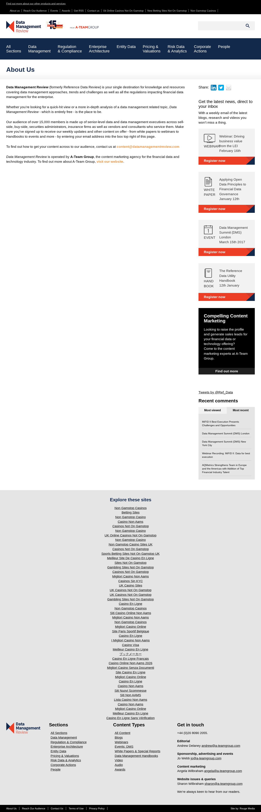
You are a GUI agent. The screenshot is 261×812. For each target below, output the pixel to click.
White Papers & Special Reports (137, 751)
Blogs (119, 737)
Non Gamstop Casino (130, 517)
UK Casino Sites (130, 585)
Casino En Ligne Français (130, 658)
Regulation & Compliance (69, 742)
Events (54, 10)
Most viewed (212, 410)
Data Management (64, 737)
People (224, 46)
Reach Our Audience (35, 10)
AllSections (13, 48)
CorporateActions (202, 48)
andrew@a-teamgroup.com (221, 746)
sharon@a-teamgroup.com (224, 784)
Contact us (93, 10)
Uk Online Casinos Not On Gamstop (123, 10)
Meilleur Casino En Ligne (130, 649)
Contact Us (57, 808)
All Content (122, 733)
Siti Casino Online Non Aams (130, 613)
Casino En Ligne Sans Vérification (130, 718)
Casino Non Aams (130, 522)
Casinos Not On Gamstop (130, 526)
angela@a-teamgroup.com (223, 771)
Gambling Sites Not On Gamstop (130, 567)
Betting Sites (131, 512)
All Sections (59, 733)
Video (119, 760)
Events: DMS (124, 746)
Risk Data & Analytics (66, 760)
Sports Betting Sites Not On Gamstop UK (130, 553)
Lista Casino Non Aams (130, 700)
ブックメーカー (130, 654)
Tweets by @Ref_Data (216, 392)
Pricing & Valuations (65, 756)
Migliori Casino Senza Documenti (130, 668)
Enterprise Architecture (67, 746)
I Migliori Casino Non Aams (130, 640)
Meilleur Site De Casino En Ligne (130, 558)
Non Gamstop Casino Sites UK (131, 544)
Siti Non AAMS (130, 695)
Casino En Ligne (130, 604)
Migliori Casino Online (130, 626)
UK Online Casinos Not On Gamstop (130, 535)
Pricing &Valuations (152, 48)
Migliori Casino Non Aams (130, 576)
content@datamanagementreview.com (148, 147)
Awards (66, 10)
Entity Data (126, 46)
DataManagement (39, 48)
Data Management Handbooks (136, 756)
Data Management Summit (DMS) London (225, 433)
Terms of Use (76, 808)
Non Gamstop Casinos (203, 10)
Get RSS (79, 10)
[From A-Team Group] (81, 24)
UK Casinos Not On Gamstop (130, 590)
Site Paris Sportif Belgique (130, 631)
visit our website (110, 161)
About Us (11, 808)
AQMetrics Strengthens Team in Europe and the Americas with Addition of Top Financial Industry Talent (224, 469)
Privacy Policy (97, 808)
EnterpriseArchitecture (99, 48)
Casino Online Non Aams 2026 (130, 663)
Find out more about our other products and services (36, 3)
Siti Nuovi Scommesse (130, 690)
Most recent (241, 410)
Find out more (226, 371)
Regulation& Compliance (70, 48)
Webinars (121, 742)
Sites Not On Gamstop (130, 563)
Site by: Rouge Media (243, 808)
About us (15, 10)
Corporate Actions (63, 765)
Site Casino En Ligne (130, 672)
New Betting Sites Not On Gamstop (167, 10)
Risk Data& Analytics (177, 48)
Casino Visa (130, 645)
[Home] (35, 26)
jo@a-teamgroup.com (206, 758)
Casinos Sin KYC (130, 581)
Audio (119, 765)
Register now (214, 161)
